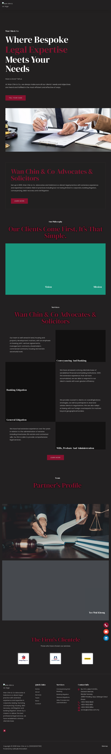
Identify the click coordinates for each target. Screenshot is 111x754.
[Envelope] (106, 631)
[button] (107, 5)
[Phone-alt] (106, 625)
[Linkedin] (106, 638)
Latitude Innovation (19, 749)
